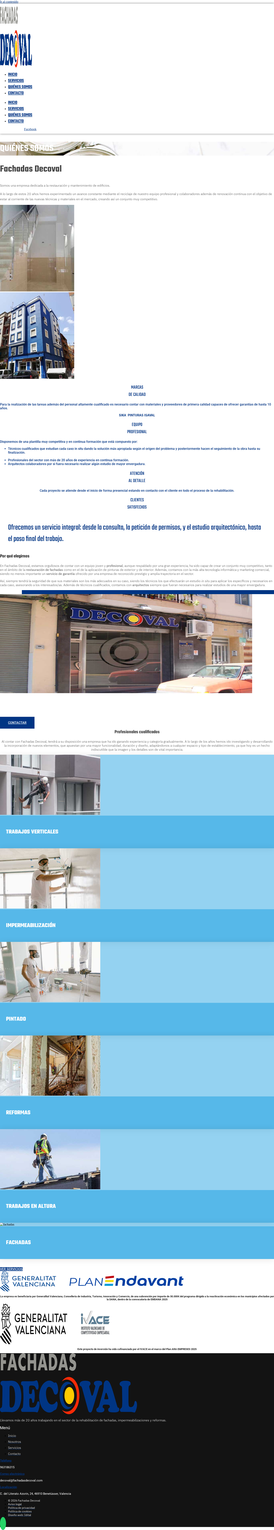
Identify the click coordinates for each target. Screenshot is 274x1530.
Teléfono (5, 1460)
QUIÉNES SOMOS (20, 87)
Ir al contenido (9, 1)
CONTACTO (16, 93)
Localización (8, 1487)
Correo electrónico (12, 1474)
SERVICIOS (16, 81)
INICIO (12, 74)
